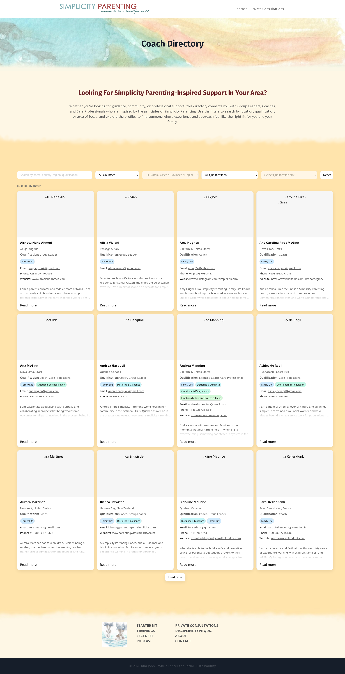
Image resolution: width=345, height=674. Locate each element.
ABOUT (181, 636)
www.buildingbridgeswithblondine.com (216, 538)
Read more (28, 305)
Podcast (240, 9)
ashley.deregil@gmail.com (285, 391)
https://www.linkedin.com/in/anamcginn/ (297, 279)
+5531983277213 (280, 273)
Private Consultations (267, 9)
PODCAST (144, 641)
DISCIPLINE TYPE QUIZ (193, 631)
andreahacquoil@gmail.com (126, 391)
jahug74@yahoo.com (201, 268)
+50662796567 (278, 396)
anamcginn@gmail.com (44, 391)
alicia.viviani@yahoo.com (124, 268)
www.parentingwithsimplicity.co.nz (133, 533)
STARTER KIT (147, 625)
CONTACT (183, 641)
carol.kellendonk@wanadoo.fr (287, 527)
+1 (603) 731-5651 (201, 409)
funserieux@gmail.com (202, 527)
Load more (175, 577)
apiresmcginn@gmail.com (284, 268)
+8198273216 (118, 396)
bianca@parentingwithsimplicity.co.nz (132, 527)
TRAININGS (146, 631)
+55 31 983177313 (42, 396)
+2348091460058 (41, 273)
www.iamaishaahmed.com (49, 279)
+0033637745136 (280, 533)
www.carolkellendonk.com (288, 538)
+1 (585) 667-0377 (41, 533)
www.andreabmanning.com (209, 415)
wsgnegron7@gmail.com (44, 268)
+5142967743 (198, 533)
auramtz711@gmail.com (44, 527)
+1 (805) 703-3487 (201, 273)
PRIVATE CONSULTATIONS (196, 625)
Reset (327, 174)
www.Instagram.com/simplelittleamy (214, 279)
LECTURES (145, 636)
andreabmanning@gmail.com (207, 404)
